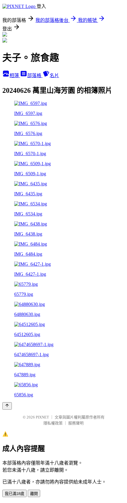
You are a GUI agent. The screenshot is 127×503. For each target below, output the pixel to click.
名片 (54, 75)
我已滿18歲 (14, 493)
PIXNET (42, 417)
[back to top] (7, 406)
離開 (34, 493)
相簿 (14, 75)
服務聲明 (76, 423)
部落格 (35, 75)
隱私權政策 (53, 423)
